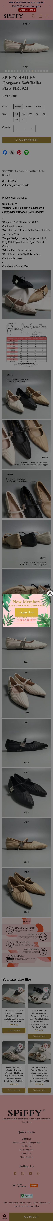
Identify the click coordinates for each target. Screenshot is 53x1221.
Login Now (26, 612)
